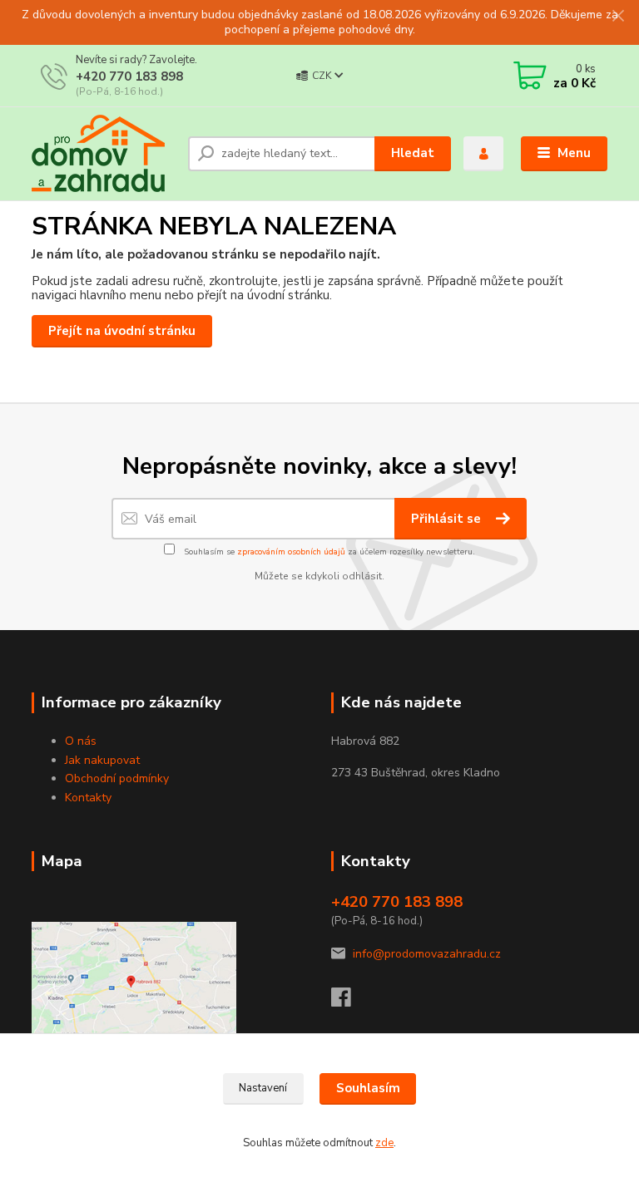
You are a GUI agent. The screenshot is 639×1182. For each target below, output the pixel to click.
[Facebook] (348, 1002)
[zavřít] (618, 16)
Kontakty (88, 797)
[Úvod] (104, 153)
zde (384, 1142)
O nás (81, 741)
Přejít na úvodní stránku (122, 331)
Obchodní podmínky (117, 778)
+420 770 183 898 (129, 76)
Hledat (412, 153)
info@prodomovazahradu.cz (427, 954)
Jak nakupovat (102, 760)
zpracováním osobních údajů (291, 552)
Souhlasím (368, 1088)
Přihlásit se (447, 518)
